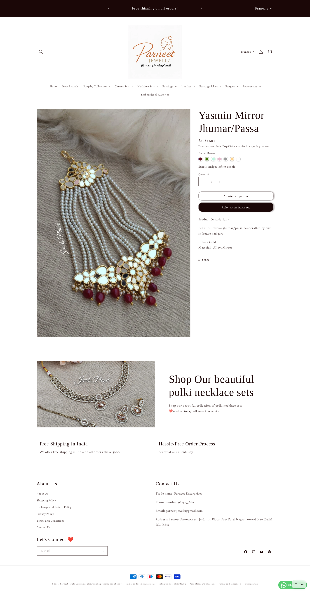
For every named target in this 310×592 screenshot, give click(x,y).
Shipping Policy (46, 500)
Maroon (200, 159)
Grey (226, 159)
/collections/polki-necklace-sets (196, 411)
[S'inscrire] (103, 551)
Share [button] (205, 259)
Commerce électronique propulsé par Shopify (99, 583)
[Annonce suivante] (201, 8)
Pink (219, 159)
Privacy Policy (45, 513)
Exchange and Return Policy (54, 507)
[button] (41, 51)
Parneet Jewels (67, 583)
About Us (42, 493)
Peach (232, 159)
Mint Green (213, 159)
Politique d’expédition (230, 583)
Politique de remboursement (140, 583)
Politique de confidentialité (172, 583)
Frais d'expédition (226, 146)
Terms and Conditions (50, 520)
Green (207, 159)
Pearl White (238, 159)
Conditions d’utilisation (202, 583)
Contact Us (44, 527)
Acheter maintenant (236, 207)
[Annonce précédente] (109, 8)
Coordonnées (251, 583)
